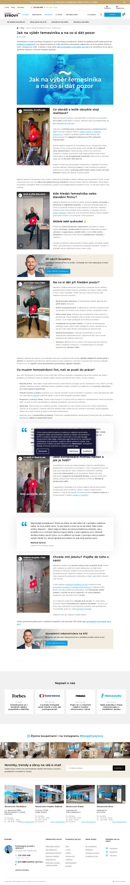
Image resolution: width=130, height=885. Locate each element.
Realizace (89, 850)
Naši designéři (71, 863)
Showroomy (72, 15)
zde (68, 439)
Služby (25, 15)
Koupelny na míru (92, 853)
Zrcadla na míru (92, 856)
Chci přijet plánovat (58, 271)
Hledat (101, 14)
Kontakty (20, 7)
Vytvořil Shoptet (120, 881)
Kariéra (68, 853)
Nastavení (42, 451)
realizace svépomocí (26, 44)
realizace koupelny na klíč (76, 584)
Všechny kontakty (22, 870)
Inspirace (37, 15)
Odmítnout (73, 451)
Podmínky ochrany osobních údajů (53, 864)
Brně (80, 2)
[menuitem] (16, 22)
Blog (13, 7)
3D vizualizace (91, 846)
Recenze (48, 15)
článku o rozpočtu (80, 495)
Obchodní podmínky (53, 853)
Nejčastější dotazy (53, 846)
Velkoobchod (51, 860)
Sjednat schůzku (112, 15)
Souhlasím (87, 451)
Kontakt (69, 866)
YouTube (113, 855)
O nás (7, 7)
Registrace (120, 8)
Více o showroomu (27, 822)
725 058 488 (38, 7)
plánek (36, 395)
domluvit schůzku (83, 609)
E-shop (59, 15)
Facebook (113, 852)
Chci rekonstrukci (56, 643)
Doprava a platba (52, 856)
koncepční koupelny (62, 587)
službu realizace (60, 213)
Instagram (114, 848)
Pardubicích (71, 2)
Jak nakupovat (51, 850)
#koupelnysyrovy (91, 736)
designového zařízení (82, 587)
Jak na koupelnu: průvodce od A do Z (73, 47)
